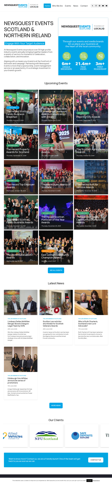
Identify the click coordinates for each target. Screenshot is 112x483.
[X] (92, 5)
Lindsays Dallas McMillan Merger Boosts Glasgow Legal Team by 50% (19, 323)
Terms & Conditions (52, 479)
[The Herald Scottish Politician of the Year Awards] (56, 212)
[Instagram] (96, 5)
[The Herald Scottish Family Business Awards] (21, 212)
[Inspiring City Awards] (91, 107)
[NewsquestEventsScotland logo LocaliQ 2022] (21, 5)
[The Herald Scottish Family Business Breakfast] (21, 107)
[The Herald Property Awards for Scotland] (21, 142)
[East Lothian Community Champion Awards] (56, 247)
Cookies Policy (78, 479)
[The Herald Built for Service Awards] (91, 177)
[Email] (106, 5)
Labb (92, 479)
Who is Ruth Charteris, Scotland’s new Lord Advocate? (88, 323)
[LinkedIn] (99, 5)
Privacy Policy (66, 479)
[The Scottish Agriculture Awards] (91, 142)
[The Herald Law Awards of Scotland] (56, 177)
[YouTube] (103, 5)
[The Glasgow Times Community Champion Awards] (91, 212)
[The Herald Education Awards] (21, 247)
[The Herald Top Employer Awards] (21, 177)
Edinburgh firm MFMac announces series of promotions (18, 380)
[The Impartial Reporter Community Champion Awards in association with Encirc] (56, 107)
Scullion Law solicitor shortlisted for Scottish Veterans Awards (53, 323)
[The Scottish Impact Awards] (56, 142)
